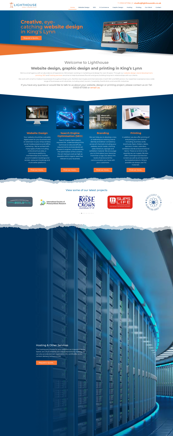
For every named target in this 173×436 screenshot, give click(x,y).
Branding (103, 133)
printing (39, 75)
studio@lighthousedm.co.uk (147, 3)
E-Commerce (104, 7)
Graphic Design (118, 7)
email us (95, 87)
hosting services (55, 75)
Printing (138, 7)
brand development (145, 73)
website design (130, 73)
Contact (158, 7)
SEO (94, 7)
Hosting (129, 7)
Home (72, 7)
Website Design (83, 7)
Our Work (148, 7)
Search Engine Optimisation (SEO (69, 135)
